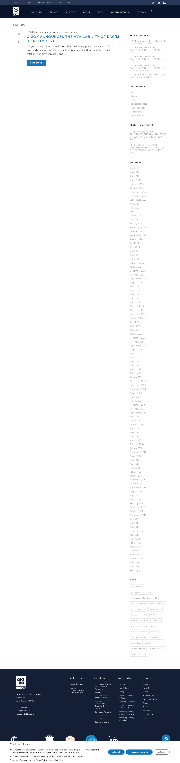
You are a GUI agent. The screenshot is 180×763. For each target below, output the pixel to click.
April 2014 (134, 535)
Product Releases (138, 104)
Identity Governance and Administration (77, 690)
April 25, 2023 (71, 32)
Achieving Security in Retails (126, 696)
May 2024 (134, 251)
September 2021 (138, 345)
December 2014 (138, 531)
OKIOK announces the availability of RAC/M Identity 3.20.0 (147, 75)
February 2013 (136, 570)
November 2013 (137, 554)
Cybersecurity (137, 587)
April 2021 (134, 365)
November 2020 (138, 385)
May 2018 (134, 432)
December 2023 (138, 271)
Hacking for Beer (146, 604)
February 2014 (137, 543)
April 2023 (134, 298)
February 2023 (137, 306)
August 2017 (136, 456)
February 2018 (137, 444)
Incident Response (138, 609)
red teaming (149, 626)
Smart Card (136, 643)
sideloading (156, 637)
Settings (161, 752)
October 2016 (136, 483)
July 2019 (134, 416)
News (42, 32)
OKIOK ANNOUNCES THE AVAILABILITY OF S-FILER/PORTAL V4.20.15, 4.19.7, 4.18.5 (147, 68)
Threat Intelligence (156, 649)
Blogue (133, 96)
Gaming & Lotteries (127, 701)
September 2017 (138, 452)
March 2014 (135, 539)
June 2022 (135, 326)
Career (145, 707)
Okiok (33, 32)
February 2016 (136, 503)
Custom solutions (102, 722)
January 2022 (136, 334)
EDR (133, 604)
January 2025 (136, 223)
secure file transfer (139, 632)
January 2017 (136, 476)
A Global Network (120, 12)
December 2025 (138, 192)
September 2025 (138, 200)
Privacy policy (149, 714)
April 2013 (134, 566)
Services (53, 12)
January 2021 (136, 377)
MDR (145, 615)
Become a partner (150, 699)
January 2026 (136, 188)
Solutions (36, 12)
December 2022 (138, 310)
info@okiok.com (23, 711)
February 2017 (137, 472)
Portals (141, 12)
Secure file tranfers (77, 684)
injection (134, 615)
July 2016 (134, 495)
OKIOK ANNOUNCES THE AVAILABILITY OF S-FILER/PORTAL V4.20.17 (147, 50)
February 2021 (136, 373)
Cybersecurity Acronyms (141, 592)
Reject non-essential (139, 752)
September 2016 (138, 487)
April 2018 (134, 436)
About (145, 684)
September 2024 (138, 235)
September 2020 (138, 389)
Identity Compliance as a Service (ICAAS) (101, 695)
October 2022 (136, 318)
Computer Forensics (103, 712)
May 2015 (134, 523)
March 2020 (135, 401)
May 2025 (134, 208)
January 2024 (136, 267)
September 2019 (138, 412)
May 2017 (134, 460)
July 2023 (134, 286)
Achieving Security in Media (126, 719)
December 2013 (137, 550)
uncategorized (137, 115)
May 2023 (134, 294)
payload (156, 620)
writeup (134, 654)
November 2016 (137, 479)
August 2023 (136, 282)
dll (156, 598)
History (146, 692)
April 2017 (134, 464)
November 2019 (138, 405)
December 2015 (137, 507)
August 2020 (136, 393)
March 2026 (135, 180)
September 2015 (138, 515)
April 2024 (134, 255)
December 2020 (138, 381)
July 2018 (134, 428)
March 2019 (135, 420)
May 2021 (134, 361)
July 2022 (134, 322)
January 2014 (136, 547)
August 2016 (136, 491)
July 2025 (134, 204)
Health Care (124, 688)
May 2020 (135, 397)
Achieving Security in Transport (126, 706)
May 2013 (134, 562)
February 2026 (137, 184)
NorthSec (135, 620)
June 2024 (135, 247)
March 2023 (135, 302)
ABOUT (86, 12)
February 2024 (137, 263)
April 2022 (134, 330)
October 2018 (136, 424)
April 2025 (134, 211)
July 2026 (134, 168)
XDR (144, 654)
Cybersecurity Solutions (140, 598)
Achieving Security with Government (126, 712)
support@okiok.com (25, 714)
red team (135, 626)
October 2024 (136, 231)
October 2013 (136, 558)
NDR (153, 615)
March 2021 (135, 369)
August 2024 (136, 239)
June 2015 (134, 519)
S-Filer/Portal (136, 112)
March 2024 (135, 259)
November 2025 (138, 196)
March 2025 (135, 215)
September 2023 (138, 278)
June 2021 (135, 357)
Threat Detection (138, 649)
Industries (70, 12)
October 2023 (136, 275)
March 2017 (135, 468)
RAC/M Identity (51, 32)
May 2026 (134, 172)
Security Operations (139, 637)
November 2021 (137, 338)
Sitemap (146, 718)
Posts (100, 12)
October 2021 (136, 342)
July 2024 (134, 243)
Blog (132, 92)
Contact (146, 711)
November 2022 (138, 314)
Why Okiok (147, 688)
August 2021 (136, 349)
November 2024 (138, 227)
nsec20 (146, 620)
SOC (147, 643)
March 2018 (135, 440)
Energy (122, 692)
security (154, 632)
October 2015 (136, 511)
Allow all (116, 752)
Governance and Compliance (101, 717)
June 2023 (135, 290)
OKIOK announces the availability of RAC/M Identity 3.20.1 (147, 42)
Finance (122, 684)
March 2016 (135, 499)
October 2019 (136, 409)
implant (161, 604)
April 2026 (134, 176)
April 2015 (134, 527)
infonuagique (155, 609)
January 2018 (136, 448)
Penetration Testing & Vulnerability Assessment (103, 686)
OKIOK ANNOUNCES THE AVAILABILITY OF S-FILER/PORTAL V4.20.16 (147, 59)
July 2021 (134, 353)
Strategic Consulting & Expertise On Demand (100, 704)
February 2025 (137, 219)
